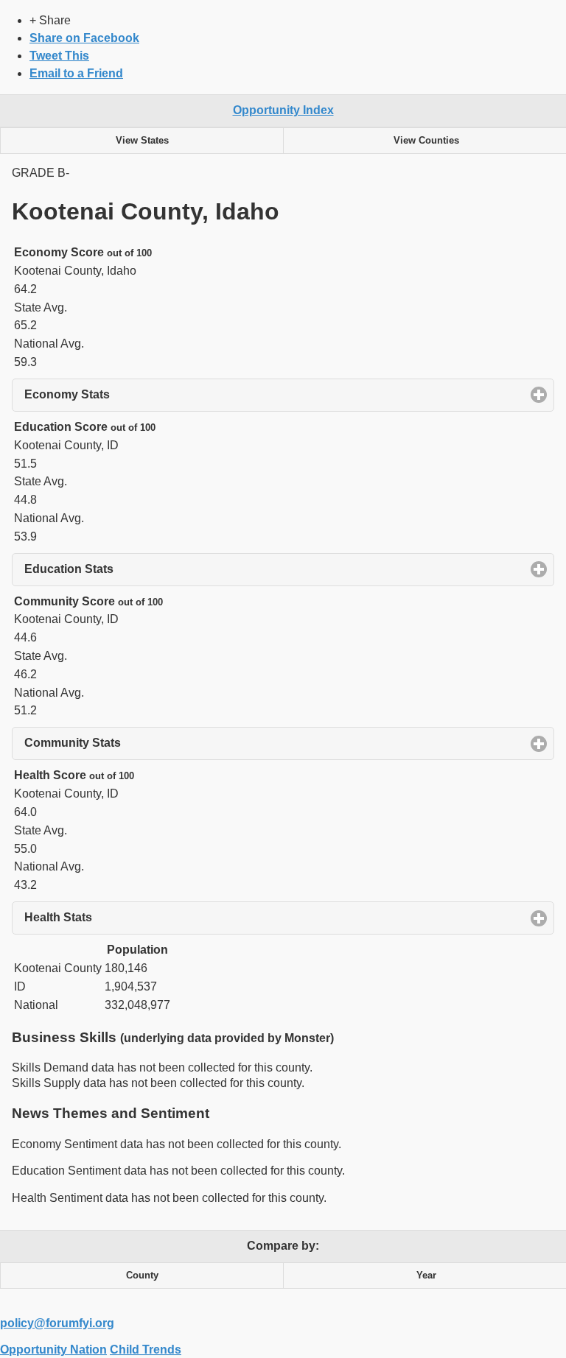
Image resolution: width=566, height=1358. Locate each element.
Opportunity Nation (53, 1349)
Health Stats (126, 917)
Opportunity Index (283, 110)
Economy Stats (135, 394)
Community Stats (141, 742)
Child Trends (145, 1349)
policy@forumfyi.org (57, 1323)
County (142, 1275)
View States (142, 141)
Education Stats (137, 569)
